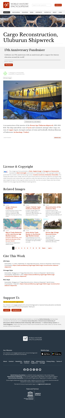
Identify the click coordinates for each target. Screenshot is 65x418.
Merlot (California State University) (21, 322)
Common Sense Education (30, 321)
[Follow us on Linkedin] (34, 370)
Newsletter (18, 361)
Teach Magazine (8, 324)
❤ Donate (9, 65)
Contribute (39, 12)
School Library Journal (50, 322)
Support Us (47, 12)
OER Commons (36, 322)
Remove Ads (57, 137)
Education (25, 12)
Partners (26, 363)
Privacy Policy (51, 361)
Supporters (34, 363)
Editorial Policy (40, 361)
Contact (11, 361)
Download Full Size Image (32, 121)
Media (31, 12)
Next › (44, 248)
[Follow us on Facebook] (24, 370)
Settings (42, 363)
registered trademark (44, 384)
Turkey (26, 132)
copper (11, 130)
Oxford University (44, 319)
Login (60, 12)
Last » (50, 248)
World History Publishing (14, 376)
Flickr (30, 171)
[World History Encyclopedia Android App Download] (56, 354)
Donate (6, 310)
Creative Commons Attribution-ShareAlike (45, 175)
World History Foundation (18, 375)
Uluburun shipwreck (46, 125)
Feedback (27, 361)
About (54, 12)
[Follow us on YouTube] (40, 370)
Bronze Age (34, 125)
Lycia (29, 127)
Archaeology (18, 132)
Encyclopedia (16, 12)
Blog (32, 361)
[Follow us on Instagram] (37, 370)
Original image (37, 171)
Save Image (7, 78)
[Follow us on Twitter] (27, 370)
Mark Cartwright (21, 173)
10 (39, 248)
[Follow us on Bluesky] (31, 370)
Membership (16, 310)
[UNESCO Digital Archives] (32, 395)
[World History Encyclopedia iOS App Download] (46, 354)
